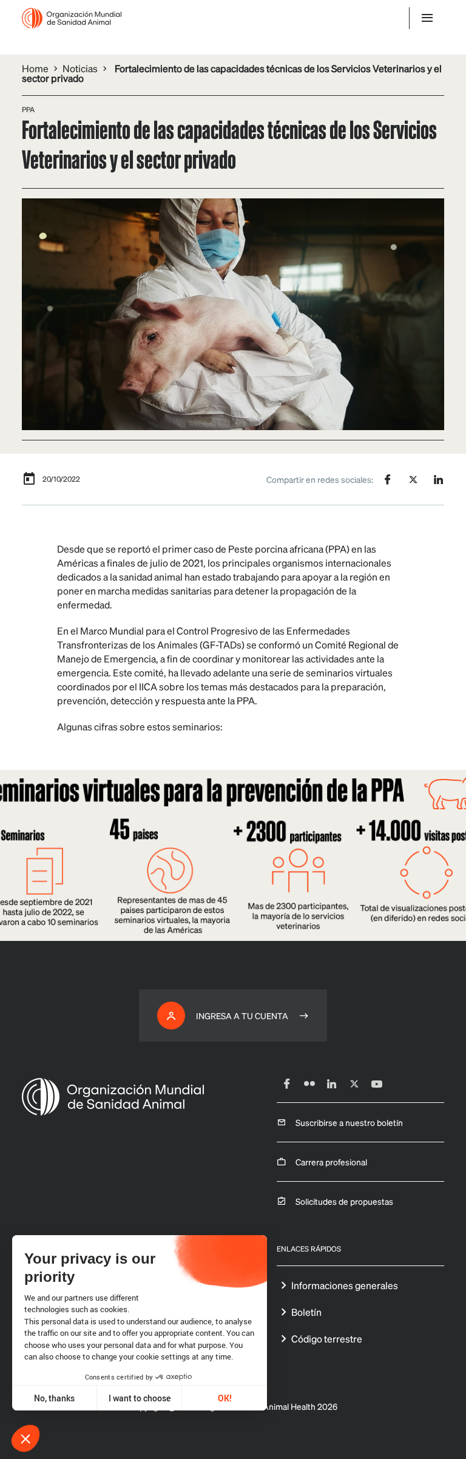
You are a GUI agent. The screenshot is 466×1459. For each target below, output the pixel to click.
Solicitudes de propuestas (344, 1201)
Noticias (80, 68)
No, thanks (54, 1398)
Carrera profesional (331, 1162)
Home (35, 68)
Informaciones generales (344, 1285)
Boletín (306, 1312)
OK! (225, 1398)
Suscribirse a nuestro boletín (349, 1122)
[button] (25, 1438)
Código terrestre (326, 1338)
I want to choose (140, 1398)
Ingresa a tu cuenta (242, 1015)
